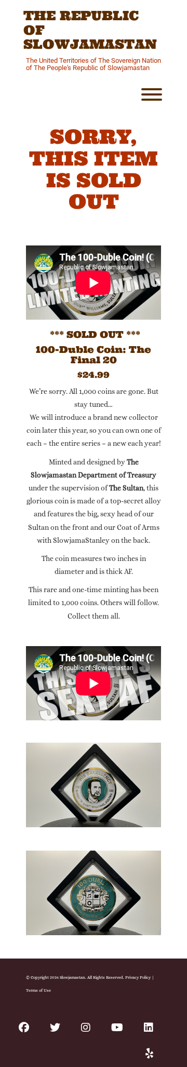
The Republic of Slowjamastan (90, 30)
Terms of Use (38, 990)
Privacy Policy (138, 977)
